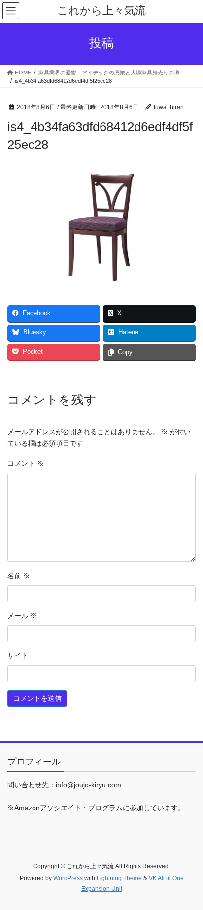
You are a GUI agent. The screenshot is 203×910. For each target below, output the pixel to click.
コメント (25, 463)
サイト (17, 655)
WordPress (68, 878)
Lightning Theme (119, 878)
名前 (18, 576)
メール (22, 615)
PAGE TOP (188, 874)
